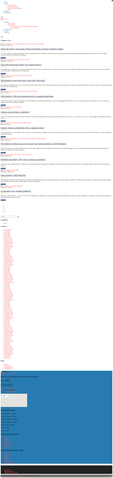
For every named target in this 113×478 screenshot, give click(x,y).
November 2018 (8, 350)
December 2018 (8, 348)
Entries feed (7, 365)
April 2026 (7, 235)
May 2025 (7, 252)
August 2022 (7, 300)
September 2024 (8, 264)
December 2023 (8, 278)
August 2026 (7, 229)
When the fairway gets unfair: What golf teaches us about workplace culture (32, 49)
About (6, 3)
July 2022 (7, 302)
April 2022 (7, 306)
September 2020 (8, 335)
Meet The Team (12, 5)
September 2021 (8, 317)
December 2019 (8, 341)
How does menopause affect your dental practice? (21, 65)
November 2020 (8, 332)
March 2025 (7, 255)
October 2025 (8, 244)
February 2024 (8, 274)
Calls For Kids (15, 28)
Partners (6, 22)
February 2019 (8, 347)
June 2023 (7, 285)
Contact (6, 31)
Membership (7, 12)
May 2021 (7, 323)
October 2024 (8, 262)
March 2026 (7, 237)
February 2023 (8, 291)
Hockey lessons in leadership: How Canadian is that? (22, 128)
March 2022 (7, 308)
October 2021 (8, 315)
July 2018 (7, 356)
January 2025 (8, 258)
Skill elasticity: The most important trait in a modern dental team (27, 96)
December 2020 (8, 330)
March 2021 (7, 326)
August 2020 (7, 336)
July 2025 (7, 249)
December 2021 (8, 312)
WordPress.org (8, 368)
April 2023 (7, 288)
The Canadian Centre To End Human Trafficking (24, 26)
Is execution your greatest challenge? (16, 191)
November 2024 (8, 261)
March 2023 (7, 290)
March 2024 (7, 273)
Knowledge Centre (13, 6)
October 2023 (8, 281)
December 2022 (8, 294)
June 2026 (7, 232)
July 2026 (7, 231)
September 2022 (8, 299)
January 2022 (8, 311)
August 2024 (7, 265)
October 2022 (8, 297)
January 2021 (8, 329)
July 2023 (7, 284)
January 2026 (8, 240)
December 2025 (8, 241)
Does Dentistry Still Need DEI (13, 175)
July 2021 (7, 320)
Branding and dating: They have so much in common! (23, 159)
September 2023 (8, 282)
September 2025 (8, 246)
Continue (3, 58)
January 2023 (8, 293)
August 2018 (7, 354)
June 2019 (7, 342)
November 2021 (8, 314)
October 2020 (8, 333)
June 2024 (7, 268)
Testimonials (7, 29)
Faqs (9, 9)
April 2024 (7, 271)
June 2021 (7, 321)
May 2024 (7, 270)
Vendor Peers (11, 23)
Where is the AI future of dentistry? (15, 112)
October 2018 (8, 351)
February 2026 (8, 238)
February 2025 (8, 256)
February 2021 (8, 327)
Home (6, 2)
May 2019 (7, 344)
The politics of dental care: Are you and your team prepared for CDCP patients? (33, 144)
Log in (6, 364)
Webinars (6, 32)
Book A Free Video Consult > (9, 373)
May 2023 (7, 287)
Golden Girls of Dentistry (15, 8)
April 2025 (7, 253)
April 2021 (7, 324)
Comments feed (8, 367)
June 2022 (7, 303)
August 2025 (7, 247)
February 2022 (8, 309)
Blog (11, 45)
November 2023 (8, 279)
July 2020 (7, 338)
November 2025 (8, 243)
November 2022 (8, 296)
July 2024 (7, 267)
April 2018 (7, 357)
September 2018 (8, 353)
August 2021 (7, 318)
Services (6, 11)
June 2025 (7, 250)
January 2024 (8, 276)
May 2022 (7, 305)
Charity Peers (11, 25)
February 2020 (8, 339)
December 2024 (8, 259)
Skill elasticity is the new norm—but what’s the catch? (23, 80)
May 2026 (7, 234)
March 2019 (7, 345)
